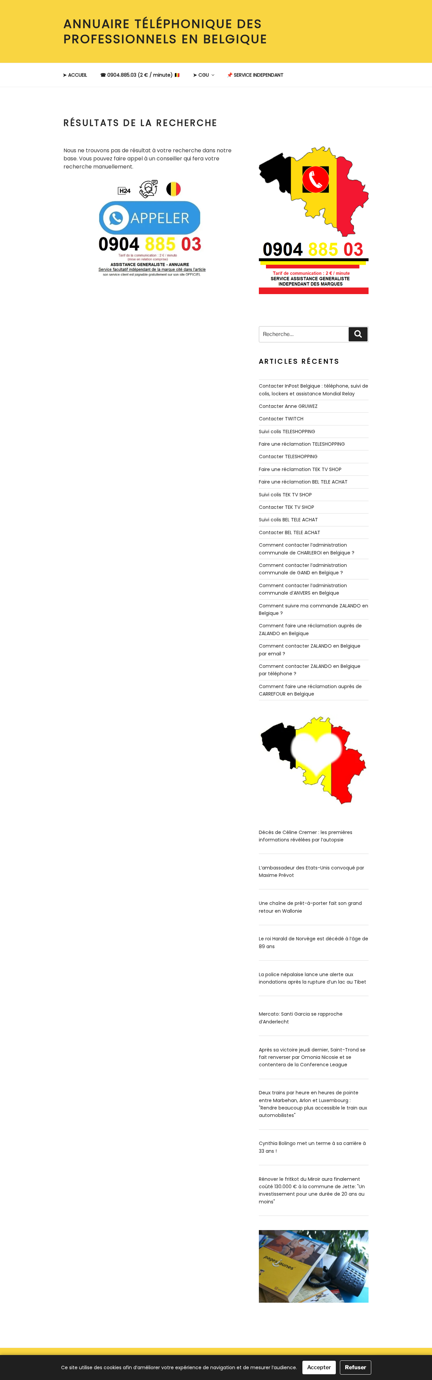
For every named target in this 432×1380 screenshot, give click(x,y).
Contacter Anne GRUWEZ (288, 406)
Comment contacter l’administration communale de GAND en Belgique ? (303, 569)
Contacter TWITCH (281, 418)
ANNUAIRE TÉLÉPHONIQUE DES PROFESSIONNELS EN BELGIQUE (165, 31)
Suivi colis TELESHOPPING (287, 431)
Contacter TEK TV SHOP (286, 507)
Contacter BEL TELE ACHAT (289, 532)
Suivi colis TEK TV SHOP (285, 494)
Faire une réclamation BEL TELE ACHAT (303, 481)
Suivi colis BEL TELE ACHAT (288, 519)
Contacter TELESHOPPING (288, 456)
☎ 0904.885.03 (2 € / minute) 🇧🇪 (140, 75)
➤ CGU (201, 75)
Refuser (355, 1367)
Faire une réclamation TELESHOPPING (302, 444)
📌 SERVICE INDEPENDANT (255, 75)
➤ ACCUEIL (75, 75)
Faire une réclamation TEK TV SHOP (300, 469)
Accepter (319, 1367)
